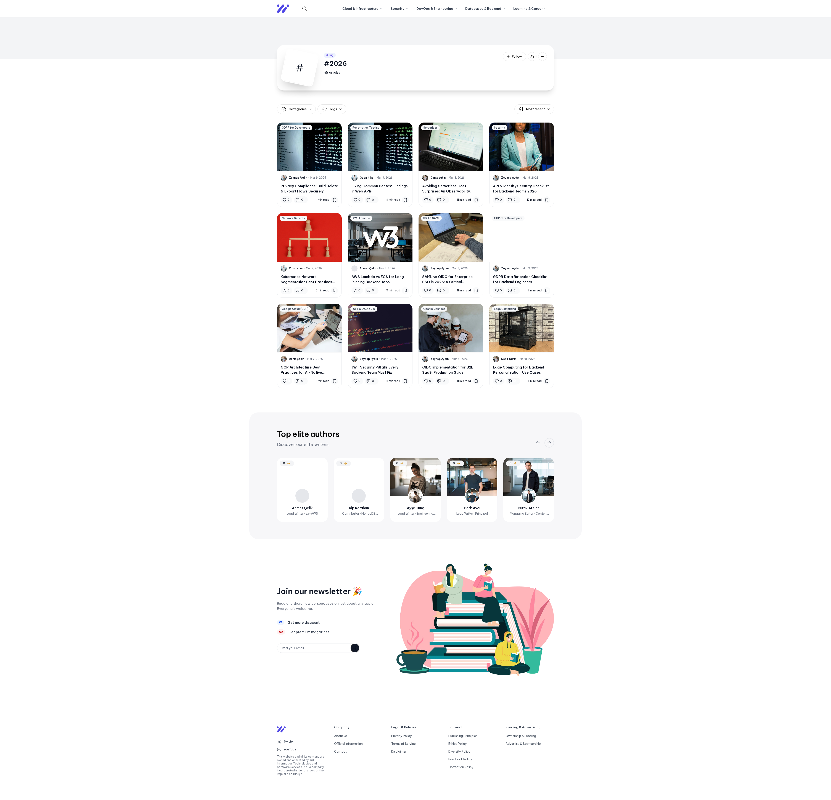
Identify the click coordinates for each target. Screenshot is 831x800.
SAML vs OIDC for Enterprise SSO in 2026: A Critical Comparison (447, 279)
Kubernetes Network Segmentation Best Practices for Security (306, 279)
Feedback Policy (460, 759)
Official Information (348, 744)
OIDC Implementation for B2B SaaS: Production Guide (447, 370)
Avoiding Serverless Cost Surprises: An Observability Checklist (446, 189)
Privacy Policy (401, 736)
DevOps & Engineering (435, 8)
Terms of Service (403, 744)
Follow (517, 56)
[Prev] (538, 443)
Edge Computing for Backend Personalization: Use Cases (518, 370)
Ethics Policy (457, 744)
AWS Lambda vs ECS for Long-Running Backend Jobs (378, 279)
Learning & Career (528, 8)
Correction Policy (460, 767)
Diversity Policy (459, 751)
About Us (341, 736)
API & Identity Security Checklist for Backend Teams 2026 (521, 188)
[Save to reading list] (334, 199)
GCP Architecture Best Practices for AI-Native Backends (301, 370)
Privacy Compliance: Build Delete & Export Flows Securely (309, 188)
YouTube (289, 749)
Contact (340, 751)
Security (397, 8)
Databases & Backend (483, 8)
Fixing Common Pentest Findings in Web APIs (379, 188)
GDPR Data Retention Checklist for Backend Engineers (520, 279)
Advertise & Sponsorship (523, 744)
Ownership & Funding (521, 736)
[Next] (549, 443)
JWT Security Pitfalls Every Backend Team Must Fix (374, 370)
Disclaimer (398, 751)
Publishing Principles (462, 736)
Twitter (288, 741)
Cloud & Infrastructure (360, 8)
